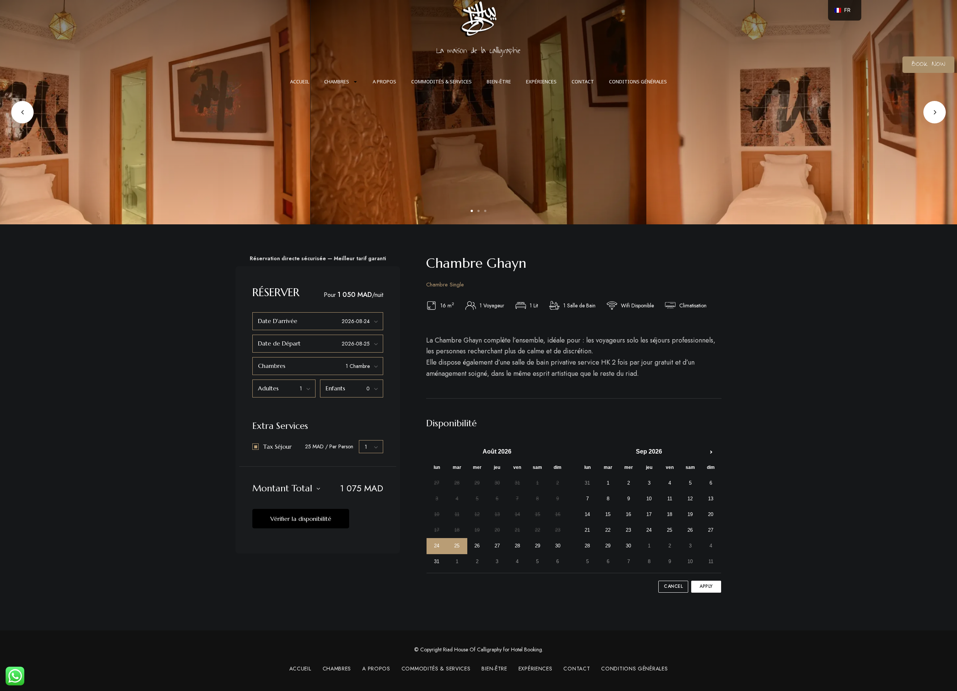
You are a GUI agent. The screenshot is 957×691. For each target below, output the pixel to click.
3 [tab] (485, 211)
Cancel (673, 586)
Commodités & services (441, 81)
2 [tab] (478, 211)
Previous (22, 112)
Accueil (299, 81)
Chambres (336, 81)
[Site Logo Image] (478, 18)
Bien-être (499, 81)
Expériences (541, 81)
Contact (583, 81)
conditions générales (638, 81)
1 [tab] (471, 211)
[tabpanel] (478, 112)
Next (934, 112)
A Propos (384, 81)
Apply (706, 586)
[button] (928, 64)
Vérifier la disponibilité (300, 518)
